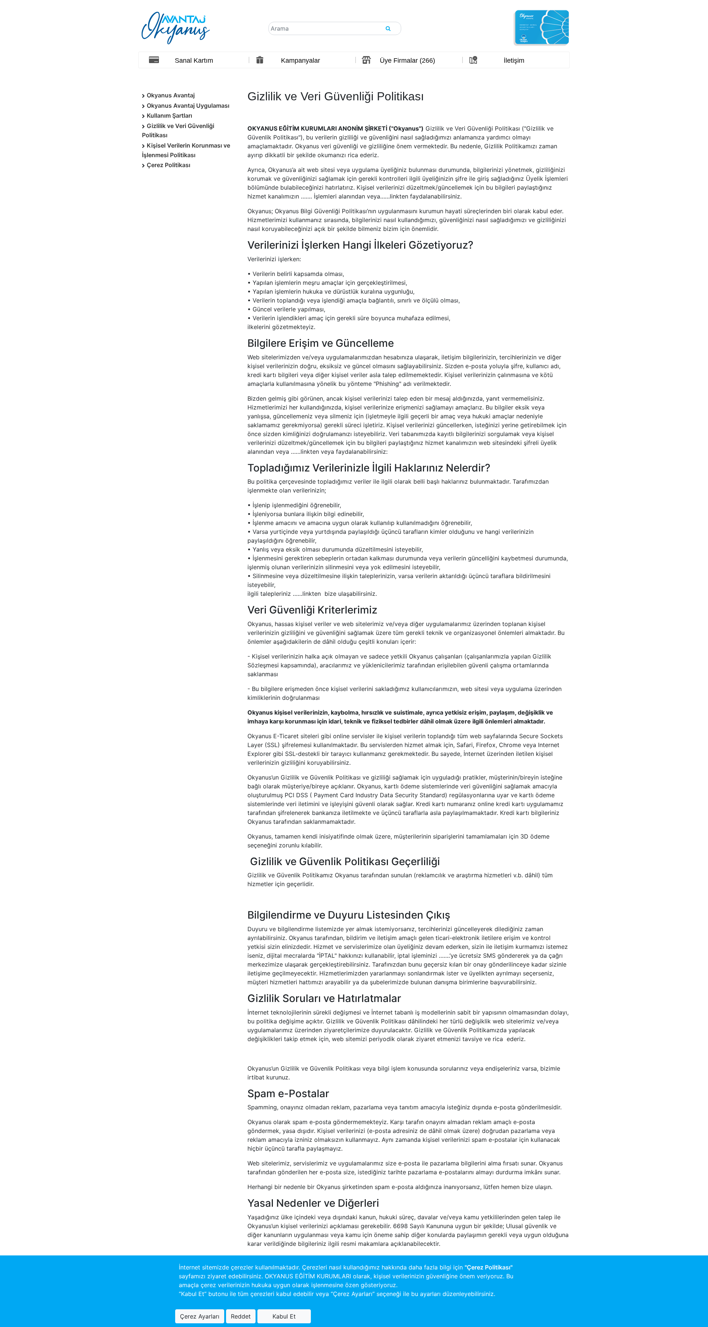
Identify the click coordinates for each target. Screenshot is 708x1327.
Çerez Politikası (168, 165)
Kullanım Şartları (169, 115)
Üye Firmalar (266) (407, 60)
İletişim (514, 60)
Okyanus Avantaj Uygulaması (188, 105)
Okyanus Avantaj (171, 95)
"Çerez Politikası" (489, 1267)
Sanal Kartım (194, 60)
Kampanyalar (300, 60)
